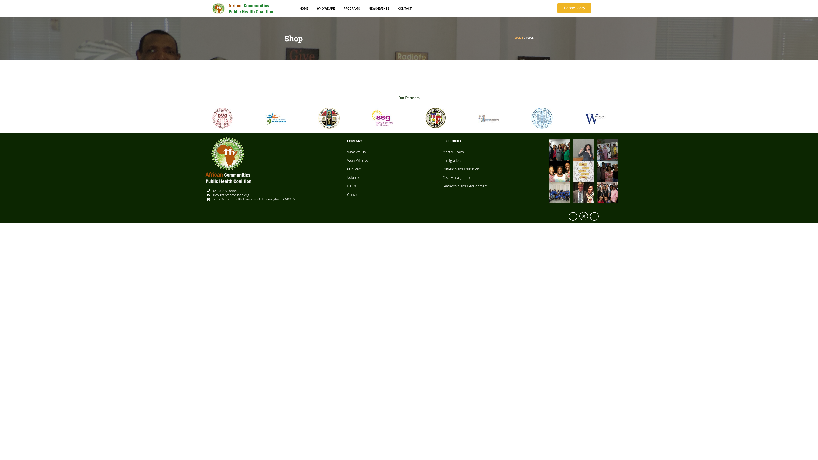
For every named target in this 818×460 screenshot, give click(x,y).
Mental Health (453, 152)
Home (304, 8)
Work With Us (357, 160)
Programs (352, 8)
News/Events (379, 8)
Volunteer (354, 177)
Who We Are (326, 8)
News (351, 186)
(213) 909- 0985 (224, 190)
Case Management (456, 177)
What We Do (356, 152)
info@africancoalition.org (230, 195)
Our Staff (354, 169)
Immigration (451, 160)
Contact (405, 8)
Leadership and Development (464, 186)
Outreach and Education (460, 169)
